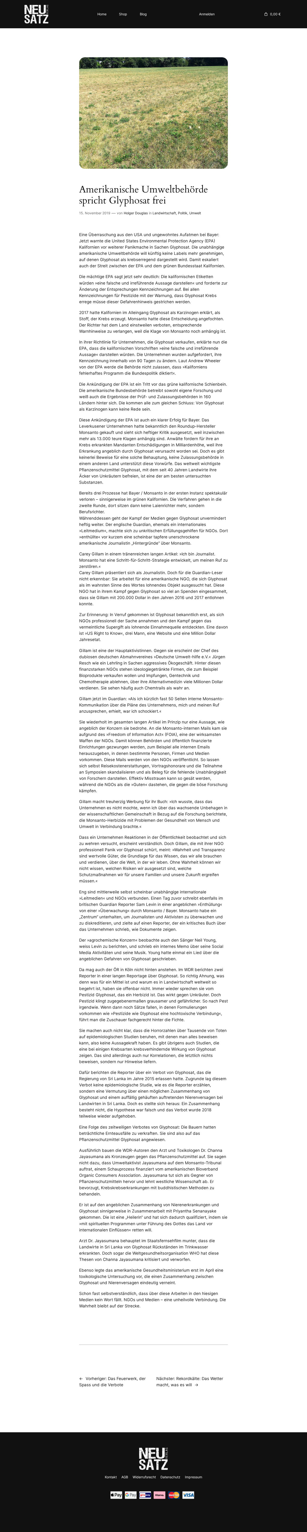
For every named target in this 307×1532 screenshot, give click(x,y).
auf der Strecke (124, 1306)
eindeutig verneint (157, 1282)
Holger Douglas (136, 213)
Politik (182, 213)
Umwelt (195, 213)
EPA (109, 276)
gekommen (89, 1217)
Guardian (117, 698)
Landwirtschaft (164, 213)
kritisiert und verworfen (167, 1259)
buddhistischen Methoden (183, 1187)
